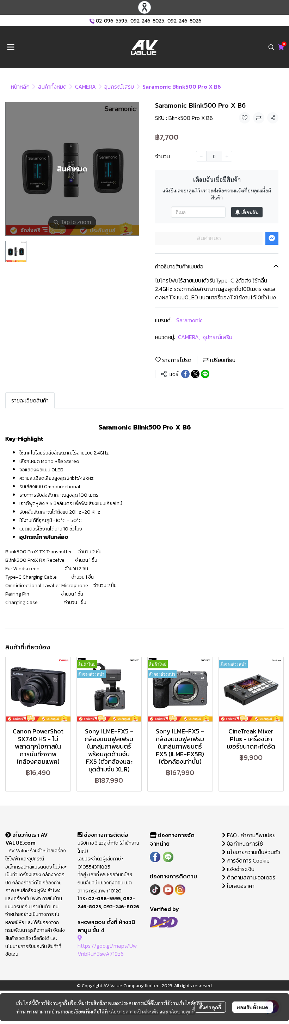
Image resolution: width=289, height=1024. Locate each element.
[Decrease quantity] (201, 156)
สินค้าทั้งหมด (52, 86)
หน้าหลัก (20, 86)
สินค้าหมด (209, 238)
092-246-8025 (147, 21)
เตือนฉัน (249, 212)
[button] (271, 47)
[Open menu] (11, 47)
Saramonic (189, 320)
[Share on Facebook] (185, 374)
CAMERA (85, 86)
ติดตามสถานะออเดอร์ (250, 877)
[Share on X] (195, 374)
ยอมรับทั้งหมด (252, 1007)
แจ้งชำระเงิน (240, 869)
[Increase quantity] (227, 156)
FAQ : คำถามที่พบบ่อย (251, 835)
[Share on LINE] (205, 374)
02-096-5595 (111, 21)
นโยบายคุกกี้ (182, 1011)
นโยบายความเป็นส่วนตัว (134, 1011)
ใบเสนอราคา (240, 886)
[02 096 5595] (92, 21)
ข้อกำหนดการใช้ (244, 843)
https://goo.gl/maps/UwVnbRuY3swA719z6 (107, 949)
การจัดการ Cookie (248, 860)
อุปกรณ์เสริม (119, 86)
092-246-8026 (184, 21)
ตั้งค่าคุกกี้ (210, 1007)
